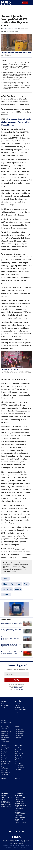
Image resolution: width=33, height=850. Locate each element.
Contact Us (18, 756)
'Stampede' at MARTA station (9, 369)
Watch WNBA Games (19, 819)
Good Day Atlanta (5, 728)
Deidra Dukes (13, 28)
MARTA (18, 589)
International (4, 711)
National (3, 709)
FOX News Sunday (6, 722)
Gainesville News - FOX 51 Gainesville (6, 805)
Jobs (16, 761)
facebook (13, 831)
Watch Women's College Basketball (20, 816)
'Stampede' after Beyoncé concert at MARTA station (16, 52)
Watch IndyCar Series (19, 809)
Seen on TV (18, 750)
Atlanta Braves (19, 729)
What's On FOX (5, 772)
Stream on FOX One (19, 794)
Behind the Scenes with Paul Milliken (6, 760)
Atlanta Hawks (19, 733)
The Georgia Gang (6, 756)
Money (17, 779)
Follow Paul (4, 735)
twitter (16, 831)
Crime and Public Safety (12, 584)
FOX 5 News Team (20, 754)
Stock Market (18, 787)
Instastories (7, 589)
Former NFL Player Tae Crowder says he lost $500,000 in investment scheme (11, 622)
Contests (17, 752)
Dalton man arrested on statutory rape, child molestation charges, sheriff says (10, 638)
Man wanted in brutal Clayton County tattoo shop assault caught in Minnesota (11, 646)
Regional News (4, 794)
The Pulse (4, 750)
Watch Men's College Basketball (20, 812)
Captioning (18, 769)
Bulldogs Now (5, 758)
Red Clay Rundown (6, 752)
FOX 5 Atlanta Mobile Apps (5, 719)
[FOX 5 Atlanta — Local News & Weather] (6, 3)
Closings (17, 703)
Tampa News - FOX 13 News (6, 798)
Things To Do (5, 741)
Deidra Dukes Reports (5, 764)
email (23, 831)
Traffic (17, 713)
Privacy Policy (18, 687)
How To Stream (19, 748)
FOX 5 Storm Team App (20, 710)
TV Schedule (4, 774)
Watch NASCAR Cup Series (20, 805)
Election (4, 779)
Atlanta (26, 28)
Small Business (19, 789)
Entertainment (5, 717)
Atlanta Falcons (19, 731)
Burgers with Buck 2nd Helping (6, 767)
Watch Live (25, 2)
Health (3, 715)
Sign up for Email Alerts (19, 758)
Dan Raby (5, 28)
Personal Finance (20, 781)
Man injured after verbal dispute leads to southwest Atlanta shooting (11, 652)
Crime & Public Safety (5, 706)
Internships (18, 763)
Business (17, 785)
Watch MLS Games (20, 822)
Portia (3, 754)
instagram (19, 831)
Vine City (6, 594)
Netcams (17, 705)
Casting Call (4, 733)
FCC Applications (19, 767)
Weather (18, 701)
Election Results (5, 785)
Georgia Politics (5, 783)
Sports (17, 727)
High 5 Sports (19, 737)
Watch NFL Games (20, 797)
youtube (10, 831)
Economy (17, 783)
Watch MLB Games (20, 803)
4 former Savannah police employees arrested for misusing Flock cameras (11, 630)
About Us (18, 745)
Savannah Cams (19, 707)
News (26, 584)
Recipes (3, 739)
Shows (3, 745)
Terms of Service (18, 689)
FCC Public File (19, 765)
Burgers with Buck (6, 731)
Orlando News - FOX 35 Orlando (5, 801)
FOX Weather (18, 715)
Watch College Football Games (19, 800)
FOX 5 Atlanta (21, 28)
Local (2, 703)
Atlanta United (19, 735)
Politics (3, 713)
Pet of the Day (5, 737)
